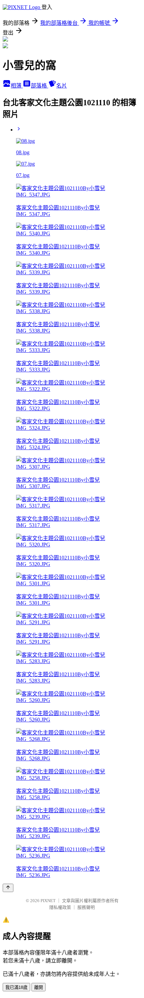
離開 (38, 987)
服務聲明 (86, 907)
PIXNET (48, 900)
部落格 (39, 86)
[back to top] (8, 888)
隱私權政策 (60, 907)
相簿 (17, 86)
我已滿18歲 (16, 987)
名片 (61, 86)
